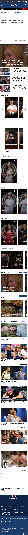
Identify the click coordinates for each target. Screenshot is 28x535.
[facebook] (16, 499)
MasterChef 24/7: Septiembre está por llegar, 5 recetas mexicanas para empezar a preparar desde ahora (12, 314)
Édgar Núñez (5, 266)
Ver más (23, 272)
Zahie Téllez (22, 211)
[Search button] (25, 5)
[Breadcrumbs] (2, 12)
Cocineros (4, 95)
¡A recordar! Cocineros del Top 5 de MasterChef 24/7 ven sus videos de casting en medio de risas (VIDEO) (19, 70)
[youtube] (14, 499)
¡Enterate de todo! (7, 272)
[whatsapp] (18, 499)
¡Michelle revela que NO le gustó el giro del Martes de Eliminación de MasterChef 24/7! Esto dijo (19, 78)
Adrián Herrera (6, 211)
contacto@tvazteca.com (18, 511)
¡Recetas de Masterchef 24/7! (9, 297)
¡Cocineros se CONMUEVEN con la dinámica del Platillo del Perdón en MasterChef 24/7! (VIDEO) (19, 87)
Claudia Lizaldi (6, 180)
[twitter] (10, 499)
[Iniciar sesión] (26, 1)
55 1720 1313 (16, 512)
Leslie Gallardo (6, 241)
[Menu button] (3, 5)
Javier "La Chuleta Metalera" (10, 150)
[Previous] (3, 109)
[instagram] (12, 499)
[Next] (24, 109)
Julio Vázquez (9, 119)
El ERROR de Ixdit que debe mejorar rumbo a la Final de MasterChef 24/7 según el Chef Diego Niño (13, 62)
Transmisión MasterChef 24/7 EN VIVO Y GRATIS (13, 41)
